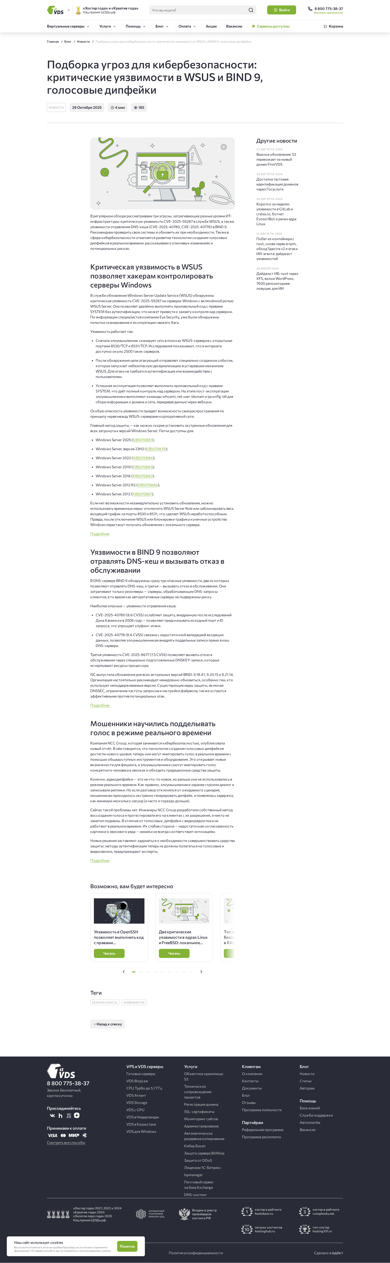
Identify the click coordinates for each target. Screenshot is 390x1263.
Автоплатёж (310, 1122)
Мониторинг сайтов (201, 1119)
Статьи (305, 1081)
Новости (307, 1073)
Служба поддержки (316, 1115)
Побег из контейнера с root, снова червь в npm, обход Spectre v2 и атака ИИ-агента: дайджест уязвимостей (276, 248)
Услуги (105, 26)
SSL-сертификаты (199, 1111)
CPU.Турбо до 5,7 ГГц (144, 1088)
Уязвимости (134, 1002)
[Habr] (60, 1115)
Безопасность (105, 1002)
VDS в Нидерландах (142, 1117)
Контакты (250, 1081)
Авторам (307, 1088)
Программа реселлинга (261, 1137)
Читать (109, 953)
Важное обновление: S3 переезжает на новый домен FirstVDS (276, 159)
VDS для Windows (141, 1131)
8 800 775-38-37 (68, 1083)
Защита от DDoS (198, 1160)
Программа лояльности (262, 1110)
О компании (252, 1073)
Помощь (133, 26)
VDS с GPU (135, 1110)
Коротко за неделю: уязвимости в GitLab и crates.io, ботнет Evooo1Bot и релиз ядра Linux (276, 214)
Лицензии (202, 1167)
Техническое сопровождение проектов (197, 1091)
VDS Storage (136, 1102)
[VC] (68, 1115)
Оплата (185, 26)
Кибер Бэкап (194, 1146)
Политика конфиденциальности (196, 1253)
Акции (211, 26)
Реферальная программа (262, 1129)
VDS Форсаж (137, 1081)
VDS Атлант (136, 1095)
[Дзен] (76, 1115)
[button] (123, 972)
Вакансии (234, 26)
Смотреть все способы (66, 1142)
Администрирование (201, 1126)
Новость (56, 107)
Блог (160, 26)
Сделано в (323, 1253)
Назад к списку (109, 1024)
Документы (252, 1088)
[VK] (52, 1115)
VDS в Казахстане (141, 1124)
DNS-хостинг (195, 1194)
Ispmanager (193, 1175)
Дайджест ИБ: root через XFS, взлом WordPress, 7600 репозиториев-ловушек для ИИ (277, 280)
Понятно (127, 1246)
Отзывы (249, 1102)
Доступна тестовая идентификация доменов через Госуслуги (277, 184)
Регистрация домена (201, 1104)
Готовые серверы (141, 1073)
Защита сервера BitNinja (204, 1153)
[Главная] (56, 9)
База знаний (310, 1108)
